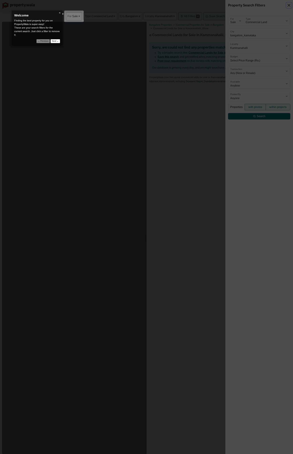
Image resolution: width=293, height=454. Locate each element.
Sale (72, 16)
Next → (55, 41)
